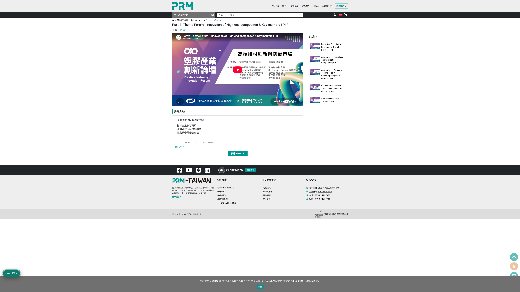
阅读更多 (180, 146)
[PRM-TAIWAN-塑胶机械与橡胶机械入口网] (183, 6)
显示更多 (176, 197)
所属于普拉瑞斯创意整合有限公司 (335, 214)
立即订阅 (250, 170)
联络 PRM (236, 153)
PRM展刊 (267, 195)
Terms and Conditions (228, 203)
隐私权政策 (223, 199)
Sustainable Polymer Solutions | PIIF (330, 100)
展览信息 (267, 188)
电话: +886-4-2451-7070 (319, 195)
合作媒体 (222, 191)
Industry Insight (198, 20)
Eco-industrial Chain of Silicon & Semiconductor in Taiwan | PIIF (332, 88)
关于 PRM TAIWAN (226, 188)
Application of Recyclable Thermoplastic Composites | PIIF (332, 60)
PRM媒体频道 (183, 20)
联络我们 (222, 195)
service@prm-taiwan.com (320, 191)
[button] (285, 6)
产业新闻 (267, 199)
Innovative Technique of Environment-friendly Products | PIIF (331, 47)
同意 (260, 287)
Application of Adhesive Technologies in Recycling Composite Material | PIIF (331, 74)
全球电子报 (267, 191)
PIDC (183, 30)
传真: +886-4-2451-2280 (319, 199)
